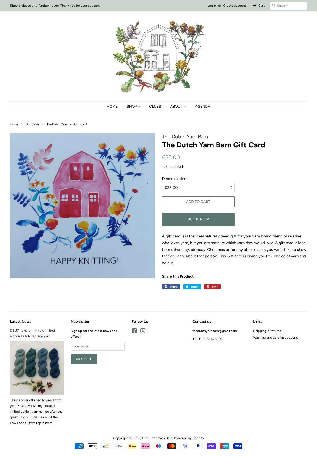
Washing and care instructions (275, 337)
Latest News (20, 321)
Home (112, 106)
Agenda (202, 106)
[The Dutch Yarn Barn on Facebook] (134, 332)
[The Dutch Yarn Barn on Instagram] (142, 332)
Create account (234, 6)
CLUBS (155, 106)
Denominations (175, 178)
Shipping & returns (267, 331)
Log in (211, 6)
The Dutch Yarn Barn (157, 438)
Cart (261, 6)
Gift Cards (32, 124)
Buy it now (198, 219)
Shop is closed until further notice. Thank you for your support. (55, 6)
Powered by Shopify (189, 438)
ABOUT (176, 106)
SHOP (132, 106)
